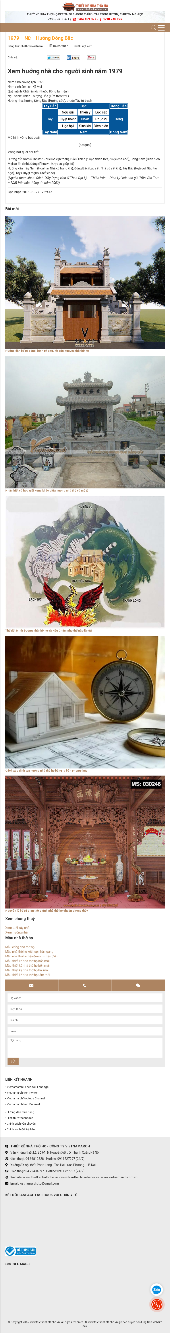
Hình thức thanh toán (20, 1118)
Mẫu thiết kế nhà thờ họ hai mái (26, 970)
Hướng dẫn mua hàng (20, 1112)
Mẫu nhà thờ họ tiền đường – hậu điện (31, 956)
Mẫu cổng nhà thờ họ (20, 947)
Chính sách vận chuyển (21, 1123)
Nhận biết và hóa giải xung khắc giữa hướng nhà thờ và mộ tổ (46, 490)
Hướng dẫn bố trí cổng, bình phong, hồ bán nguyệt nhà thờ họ (47, 350)
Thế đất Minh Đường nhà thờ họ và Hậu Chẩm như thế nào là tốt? (48, 630)
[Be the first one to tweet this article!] (53, 58)
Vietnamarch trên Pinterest (23, 1104)
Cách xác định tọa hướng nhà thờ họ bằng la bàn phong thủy (46, 770)
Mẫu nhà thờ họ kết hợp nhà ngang (29, 951)
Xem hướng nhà (16, 932)
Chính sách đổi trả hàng (22, 1129)
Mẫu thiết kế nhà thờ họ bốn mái (27, 961)
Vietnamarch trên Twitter (22, 1092)
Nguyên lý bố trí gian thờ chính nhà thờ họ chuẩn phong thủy (46, 910)
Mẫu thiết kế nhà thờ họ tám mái (27, 975)
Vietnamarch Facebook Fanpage (27, 1087)
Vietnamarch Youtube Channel (26, 1098)
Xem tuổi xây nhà (17, 928)
